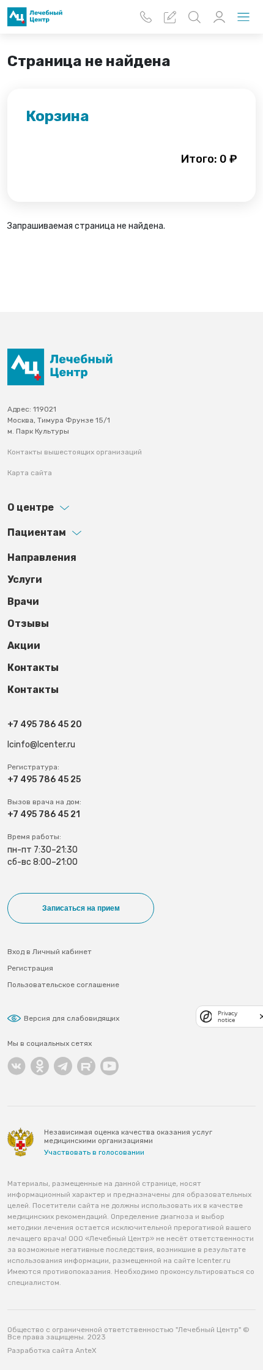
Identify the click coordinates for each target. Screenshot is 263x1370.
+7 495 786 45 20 (44, 724)
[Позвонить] (145, 17)
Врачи (23, 601)
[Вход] (219, 17)
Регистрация (30, 968)
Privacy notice (227, 1016)
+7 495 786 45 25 (44, 779)
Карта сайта (29, 472)
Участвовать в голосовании (94, 1152)
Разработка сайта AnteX (52, 1350)
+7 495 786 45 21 (43, 814)
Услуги (24, 579)
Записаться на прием (81, 908)
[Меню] (243, 17)
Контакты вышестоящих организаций (74, 452)
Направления (41, 557)
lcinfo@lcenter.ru (41, 744)
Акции (23, 645)
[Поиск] (194, 17)
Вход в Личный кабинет (49, 951)
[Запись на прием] (170, 17)
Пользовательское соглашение (63, 984)
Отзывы (28, 623)
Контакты (33, 667)
